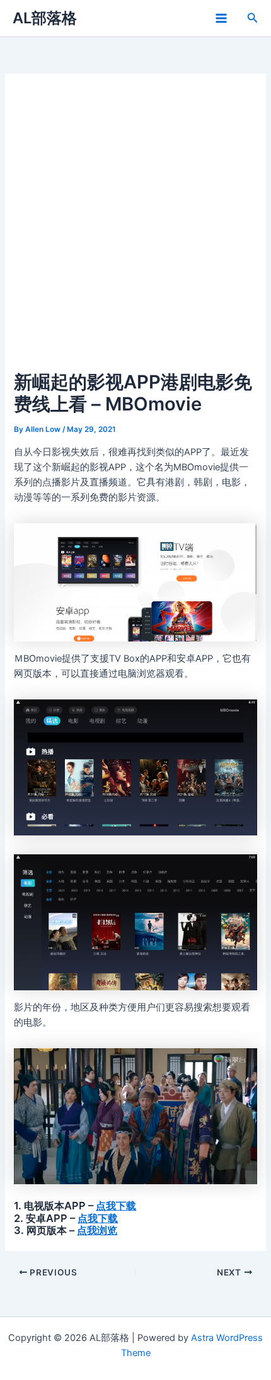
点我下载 (116, 1205)
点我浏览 (97, 1230)
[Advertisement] (135, 229)
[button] (252, 18)
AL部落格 (45, 18)
